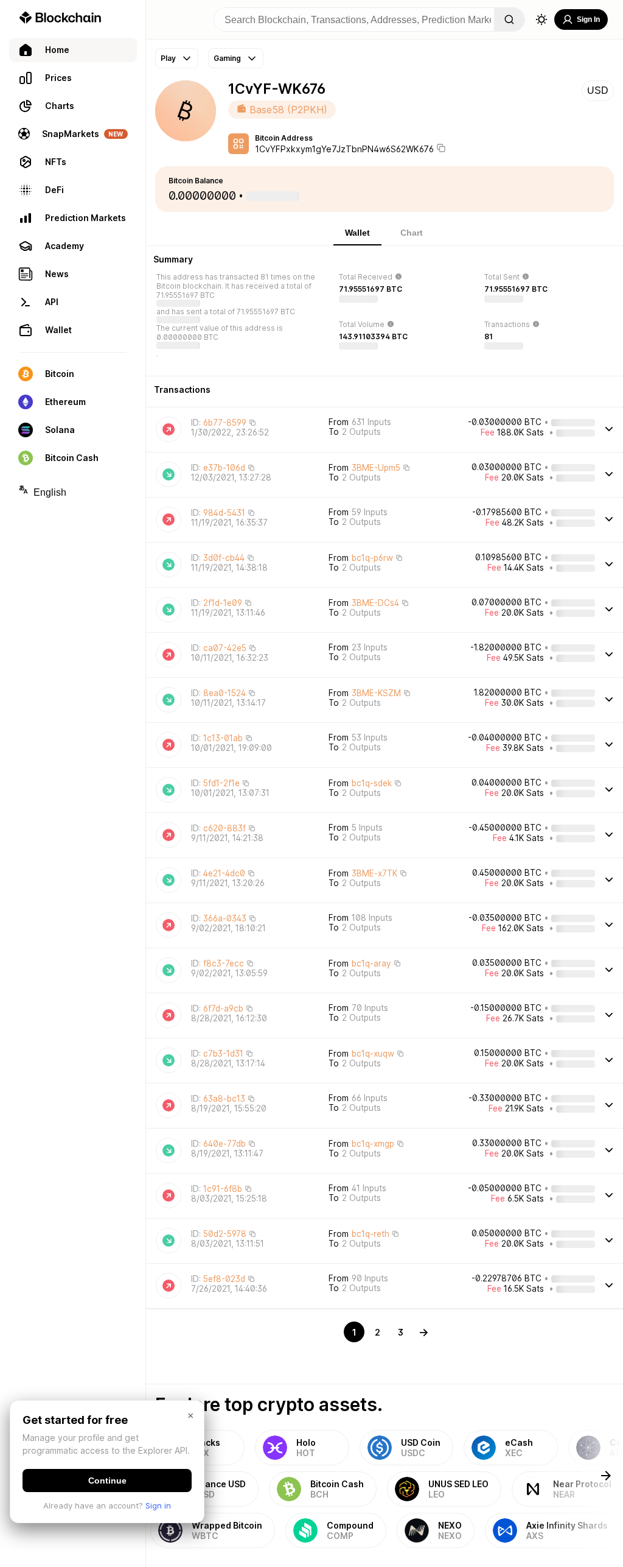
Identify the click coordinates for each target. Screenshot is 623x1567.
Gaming (227, 58)
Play (168, 58)
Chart (411, 233)
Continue (107, 1480)
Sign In (588, 19)
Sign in (158, 1505)
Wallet (357, 233)
